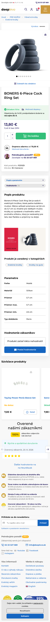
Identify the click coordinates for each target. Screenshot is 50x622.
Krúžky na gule (36, 265)
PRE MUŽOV (15, 17)
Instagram (9, 553)
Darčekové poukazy (35, 566)
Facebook (33, 550)
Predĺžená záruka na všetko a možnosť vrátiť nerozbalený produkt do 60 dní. (26, 498)
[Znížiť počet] (12, 138)
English (32, 586)
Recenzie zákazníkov (11, 574)
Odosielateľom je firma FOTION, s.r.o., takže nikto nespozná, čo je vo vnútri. (26, 478)
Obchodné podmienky (36, 582)
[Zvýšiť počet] (12, 134)
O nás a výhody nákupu (12, 570)
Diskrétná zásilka (34, 570)
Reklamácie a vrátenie (36, 578)
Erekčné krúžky (11, 20)
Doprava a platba (34, 574)
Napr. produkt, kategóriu (19, 26)
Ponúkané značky (9, 578)
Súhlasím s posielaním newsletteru (15, 528)
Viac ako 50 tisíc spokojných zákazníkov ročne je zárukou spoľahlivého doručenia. (28, 507)
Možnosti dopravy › (33, 109)
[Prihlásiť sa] (31, 9)
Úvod (3, 17)
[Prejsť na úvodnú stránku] (8, 9)
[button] (26, 9)
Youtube (21, 550)
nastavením (38, 603)
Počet (7, 136)
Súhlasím (25, 616)
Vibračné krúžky (31, 17)
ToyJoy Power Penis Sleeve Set (20, 398)
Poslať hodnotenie (26, 349)
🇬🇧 (27, 586)
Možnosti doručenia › (20, 149)
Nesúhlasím (25, 611)
